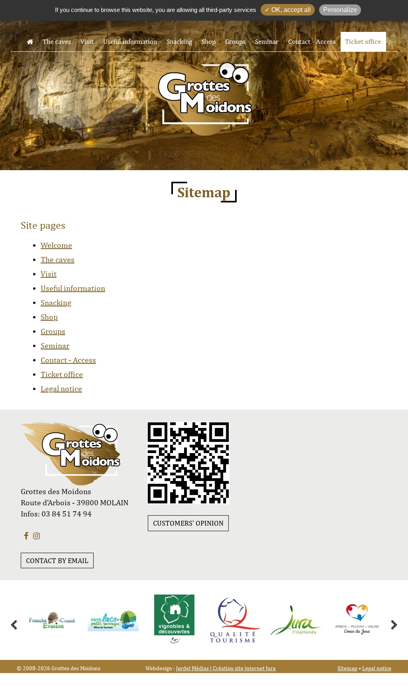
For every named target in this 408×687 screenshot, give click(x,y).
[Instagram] (36, 535)
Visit (87, 41)
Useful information (130, 41)
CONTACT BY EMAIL (57, 560)
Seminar (267, 41)
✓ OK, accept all (288, 9)
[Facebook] (26, 535)
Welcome (56, 244)
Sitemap (347, 668)
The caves (57, 41)
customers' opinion (188, 523)
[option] (37, 620)
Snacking (179, 41)
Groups (235, 41)
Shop (209, 41)
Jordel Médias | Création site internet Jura (226, 668)
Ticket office (363, 41)
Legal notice (61, 388)
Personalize (340, 9)
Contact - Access (311, 41)
